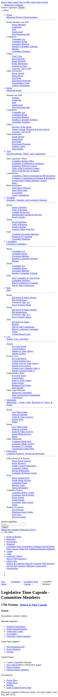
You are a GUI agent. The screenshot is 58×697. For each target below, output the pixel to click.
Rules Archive (18, 383)
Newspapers (11, 541)
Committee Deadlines (21, 51)
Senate (9, 88)
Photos (15, 422)
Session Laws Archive (21, 366)
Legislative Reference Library (24, 166)
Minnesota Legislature (13, 5)
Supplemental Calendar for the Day (27, 215)
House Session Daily (21, 478)
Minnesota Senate (14, 90)
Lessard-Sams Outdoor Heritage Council (29, 180)
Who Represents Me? (21, 34)
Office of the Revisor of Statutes (25, 171)
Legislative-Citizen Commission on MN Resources (33, 176)
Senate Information (20, 488)
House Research (19, 61)
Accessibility (17, 193)
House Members (19, 24)
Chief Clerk (17, 56)
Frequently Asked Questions (18, 636)
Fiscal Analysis (18, 59)
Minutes (15, 49)
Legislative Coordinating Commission (28, 163)
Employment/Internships (16, 629)
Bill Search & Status (20, 322)
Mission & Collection (15, 563)
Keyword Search (19, 346)
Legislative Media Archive (23, 444)
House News (12, 680)
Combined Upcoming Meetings (25, 234)
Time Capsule (12, 549)
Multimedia (11, 400)
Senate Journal (18, 137)
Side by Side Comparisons (23, 285)
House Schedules (19, 207)
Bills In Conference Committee (25, 283)
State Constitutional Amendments (26, 395)
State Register (18, 388)
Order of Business (19, 210)
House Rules (17, 76)
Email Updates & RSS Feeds (18, 687)
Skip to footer (42, 2)
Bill (23, 302)
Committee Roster (19, 41)
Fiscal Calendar (18, 217)
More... (15, 183)
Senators (15, 98)
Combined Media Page (21, 441)
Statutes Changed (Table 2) (23, 371)
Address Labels (18, 146)
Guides (9, 551)
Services (10, 566)
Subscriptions (17, 149)
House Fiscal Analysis (21, 461)
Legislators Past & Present (23, 495)
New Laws (16, 514)
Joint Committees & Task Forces (26, 278)
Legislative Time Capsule (22, 502)
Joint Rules (16, 78)
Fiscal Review (18, 509)
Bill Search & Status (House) (24, 297)
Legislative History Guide (23, 492)
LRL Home (3, 583)
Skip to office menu (27, 2)
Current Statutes (18, 349)
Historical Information (15, 626)
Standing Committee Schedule (25, 46)
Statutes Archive (19, 353)
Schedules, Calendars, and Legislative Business (26, 200)
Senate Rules (17, 139)
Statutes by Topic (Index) (22, 351)
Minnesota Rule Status (21, 385)
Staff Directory (48, 563)
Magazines (11, 539)
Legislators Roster (19, 483)
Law (8, 336)
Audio (24, 412)
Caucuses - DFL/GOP (21, 68)
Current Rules (18, 378)
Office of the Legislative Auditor (26, 168)
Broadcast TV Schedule (22, 236)
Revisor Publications (20, 470)
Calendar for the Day (21, 212)
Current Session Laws (21, 334)
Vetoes (15, 332)
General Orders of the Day (23, 229)
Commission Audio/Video (23, 449)
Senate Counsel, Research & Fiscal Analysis (31, 129)
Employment (17, 32)
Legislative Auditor (20, 468)
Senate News (12, 683)
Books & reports (19, 517)
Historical (10, 544)
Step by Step (11, 559)
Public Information (20, 63)
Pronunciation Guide (21, 83)
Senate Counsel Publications (24, 466)
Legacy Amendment (20, 195)
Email (38, 665)
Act (28, 302)
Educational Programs (21, 80)
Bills (8, 288)
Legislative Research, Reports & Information (25, 453)
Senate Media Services (21, 434)
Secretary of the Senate (21, 127)
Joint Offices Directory (21, 188)
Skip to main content (10, 2)
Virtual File (23, 549)
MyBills (15, 324)
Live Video (16, 412)
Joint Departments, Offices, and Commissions (25, 154)
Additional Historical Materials (42, 549)
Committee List (18, 39)
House (9, 15)
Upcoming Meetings (20, 44)
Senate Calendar (19, 227)
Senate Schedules (19, 222)
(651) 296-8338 (13, 665)
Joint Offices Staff (19, 190)
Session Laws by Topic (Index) (25, 363)
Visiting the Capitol (14, 631)
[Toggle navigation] (2, 532)
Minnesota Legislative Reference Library (18, 530)
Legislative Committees (16, 244)
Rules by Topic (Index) (22, 380)
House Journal (18, 73)
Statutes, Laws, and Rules (17, 339)
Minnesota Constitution (22, 392)
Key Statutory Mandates (24, 566)
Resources (22, 559)
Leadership (16, 27)
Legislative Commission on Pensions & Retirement (33, 178)
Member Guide (18, 485)
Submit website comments (17, 670)
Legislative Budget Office (23, 161)
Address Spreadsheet (21, 85)
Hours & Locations (33, 563)
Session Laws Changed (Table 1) (26, 368)
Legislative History (14, 556)
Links (8, 554)
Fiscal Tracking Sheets (21, 305)
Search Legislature (9, 7)
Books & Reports (13, 537)
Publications (11, 451)
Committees (11, 241)
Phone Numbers (13, 667)
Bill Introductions (19, 300)
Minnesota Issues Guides (22, 512)
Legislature (11, 546)
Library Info (11, 561)
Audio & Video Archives (22, 417)
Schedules (10, 197)
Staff (14, 29)
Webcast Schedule (19, 414)
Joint (8, 151)
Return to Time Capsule (33, 604)
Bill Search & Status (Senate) (24, 310)
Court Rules (17, 397)
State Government (24, 546)
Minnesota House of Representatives (22, 17)
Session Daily (18, 419)
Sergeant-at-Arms (19, 66)
